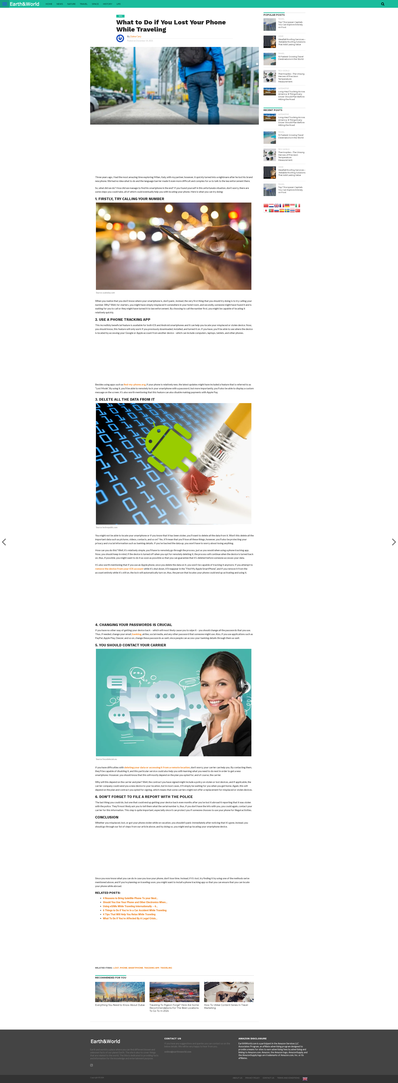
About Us (237, 1078)
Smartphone (135, 968)
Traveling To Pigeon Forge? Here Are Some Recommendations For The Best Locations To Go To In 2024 (174, 1008)
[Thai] (292, 210)
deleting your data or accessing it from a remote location (157, 767)
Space (95, 4)
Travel (84, 4)
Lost (116, 968)
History (107, 4)
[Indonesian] (292, 205)
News (60, 4)
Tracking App (151, 968)
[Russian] (276, 210)
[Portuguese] (271, 210)
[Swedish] (287, 210)
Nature (71, 4)
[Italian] (298, 205)
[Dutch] (271, 205)
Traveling (166, 968)
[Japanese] (266, 210)
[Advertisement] (174, 152)
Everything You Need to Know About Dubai (120, 1005)
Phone (123, 968)
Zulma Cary (135, 36)
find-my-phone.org (135, 384)
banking (136, 634)
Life (119, 4)
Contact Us (268, 1078)
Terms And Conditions (288, 1078)
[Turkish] (298, 210)
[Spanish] (282, 210)
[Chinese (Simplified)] (266, 205)
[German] (287, 205)
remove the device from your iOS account (119, 568)
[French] (282, 205)
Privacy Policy (252, 1078)
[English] (276, 205)
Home (49, 4)
